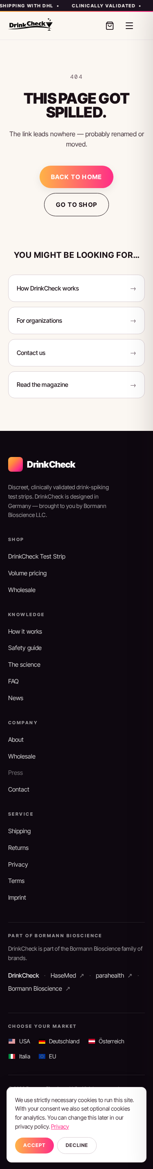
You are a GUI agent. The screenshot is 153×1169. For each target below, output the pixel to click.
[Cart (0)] (110, 26)
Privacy (18, 864)
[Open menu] (129, 26)
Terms (16, 881)
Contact (18, 789)
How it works (25, 631)
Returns (18, 848)
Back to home (76, 177)
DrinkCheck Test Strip (36, 556)
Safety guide (25, 648)
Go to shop (76, 205)
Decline (77, 1145)
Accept (34, 1145)
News (15, 698)
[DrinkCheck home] (30, 24)
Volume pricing (27, 573)
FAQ (13, 681)
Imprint (17, 897)
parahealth (114, 975)
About (16, 739)
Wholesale (21, 590)
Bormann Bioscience (39, 988)
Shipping (19, 831)
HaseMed (67, 975)
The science (24, 664)
